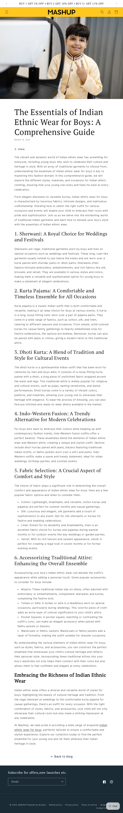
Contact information (105, 808)
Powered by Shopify (36, 805)
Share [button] (21, 149)
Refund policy (55, 805)
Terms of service (89, 805)
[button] (6, 12)
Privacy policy (71, 805)
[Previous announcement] (6, 3)
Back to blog (63, 756)
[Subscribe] (62, 781)
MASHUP (22, 805)
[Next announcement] (116, 3)
